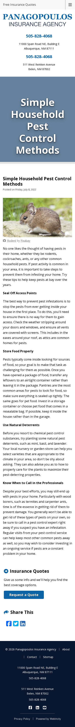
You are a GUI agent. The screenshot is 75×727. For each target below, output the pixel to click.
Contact (32, 657)
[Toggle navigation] (70, 4)
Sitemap (48, 657)
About (66, 649)
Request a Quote (23, 594)
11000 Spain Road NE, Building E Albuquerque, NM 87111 (37, 670)
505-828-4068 (39, 36)
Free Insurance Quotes (19, 4)
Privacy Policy (22, 719)
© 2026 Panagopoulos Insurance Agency (30, 649)
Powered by (48, 719)
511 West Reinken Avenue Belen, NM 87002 (37, 691)
